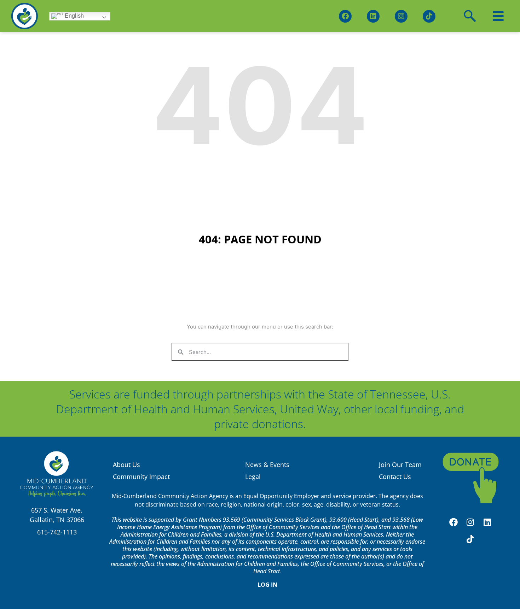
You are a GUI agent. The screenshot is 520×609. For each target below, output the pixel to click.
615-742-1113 (57, 532)
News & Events (267, 464)
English (73, 16)
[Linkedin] (373, 16)
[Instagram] (401, 16)
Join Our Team (400, 464)
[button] (498, 16)
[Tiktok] (429, 16)
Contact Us (395, 476)
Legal (253, 476)
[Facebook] (345, 16)
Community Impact (141, 476)
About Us (126, 464)
